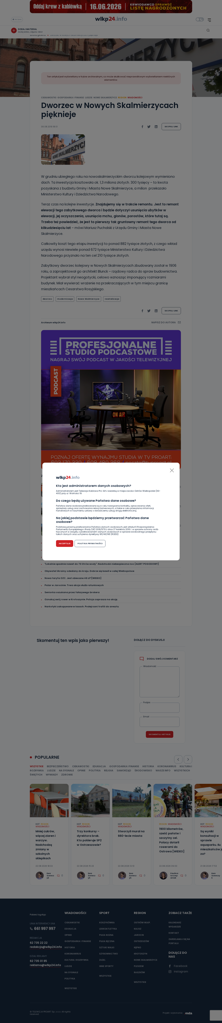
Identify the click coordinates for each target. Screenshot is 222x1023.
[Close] (172, 470)
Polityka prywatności (90, 543)
